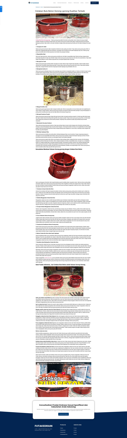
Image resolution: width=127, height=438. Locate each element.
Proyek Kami (76, 2)
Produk (69, 2)
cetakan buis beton (48, 257)
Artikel (82, 2)
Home (54, 2)
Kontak (87, 2)
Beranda (38, 7)
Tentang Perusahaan (61, 2)
